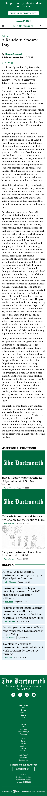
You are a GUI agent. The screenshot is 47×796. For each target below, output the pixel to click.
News (23, 710)
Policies (23, 751)
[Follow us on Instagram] (27, 695)
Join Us (24, 748)
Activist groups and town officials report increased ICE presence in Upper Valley (23, 631)
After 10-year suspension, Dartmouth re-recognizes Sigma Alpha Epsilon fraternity (23, 575)
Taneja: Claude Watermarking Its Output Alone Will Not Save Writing (22, 481)
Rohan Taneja (9, 488)
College (24, 708)
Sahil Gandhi (10, 621)
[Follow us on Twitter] (13, 695)
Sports (23, 715)
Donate (23, 741)
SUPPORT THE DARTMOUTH (23, 13)
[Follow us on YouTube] (33, 695)
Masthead (23, 746)
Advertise (23, 758)
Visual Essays (23, 732)
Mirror (23, 724)
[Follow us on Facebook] (20, 695)
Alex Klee (8, 657)
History (23, 743)
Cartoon (23, 729)
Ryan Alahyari (9, 523)
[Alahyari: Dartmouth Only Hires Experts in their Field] (24, 537)
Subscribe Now (23, 769)
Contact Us (23, 760)
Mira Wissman (10, 582)
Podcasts (23, 734)
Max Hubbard (10, 638)
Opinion (5, 36)
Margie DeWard (13, 54)
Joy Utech (9, 602)
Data (23, 727)
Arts (23, 717)
